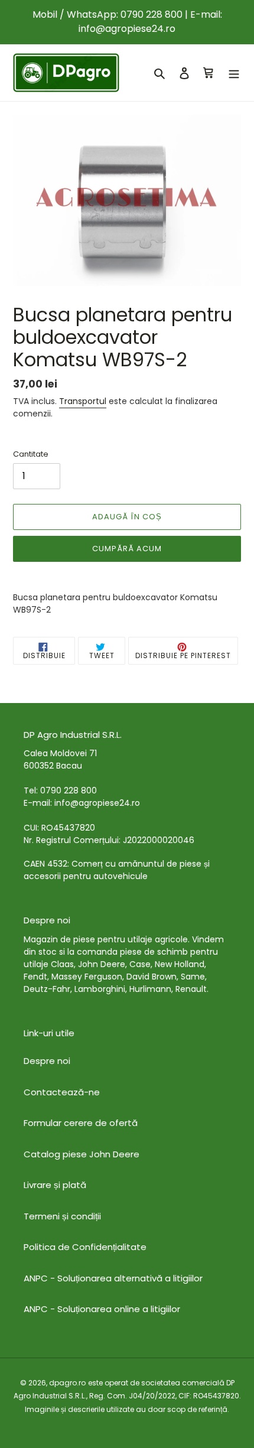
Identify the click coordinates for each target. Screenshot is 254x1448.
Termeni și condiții (62, 1216)
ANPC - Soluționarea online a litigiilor (102, 1309)
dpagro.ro (67, 1383)
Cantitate (30, 454)
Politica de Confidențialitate (85, 1247)
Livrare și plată (55, 1185)
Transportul (82, 401)
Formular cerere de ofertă (81, 1123)
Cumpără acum (127, 548)
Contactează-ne (62, 1092)
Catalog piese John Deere (81, 1154)
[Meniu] (234, 73)
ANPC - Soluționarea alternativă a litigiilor (113, 1278)
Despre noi (47, 1061)
